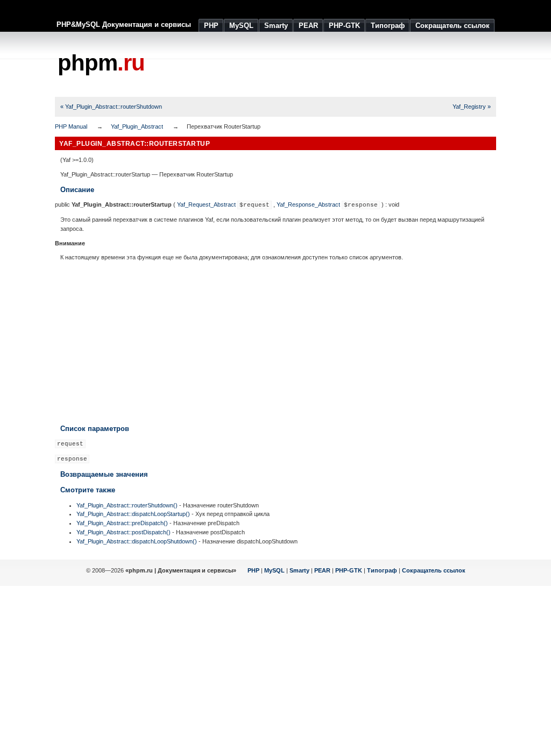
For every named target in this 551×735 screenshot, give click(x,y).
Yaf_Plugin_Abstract (137, 126)
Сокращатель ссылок (433, 570)
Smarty (299, 570)
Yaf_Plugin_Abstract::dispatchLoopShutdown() (136, 541)
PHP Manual (71, 126)
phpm (101, 62)
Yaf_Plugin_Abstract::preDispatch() (122, 523)
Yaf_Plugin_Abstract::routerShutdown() (127, 505)
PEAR (322, 570)
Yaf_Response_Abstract (308, 204)
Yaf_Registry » (472, 106)
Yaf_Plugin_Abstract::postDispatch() (123, 532)
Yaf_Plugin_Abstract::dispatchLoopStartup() (133, 514)
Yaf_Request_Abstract (206, 204)
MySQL (274, 570)
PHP (253, 570)
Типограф (382, 570)
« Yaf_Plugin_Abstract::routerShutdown (111, 106)
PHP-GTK (348, 570)
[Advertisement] (300, 64)
